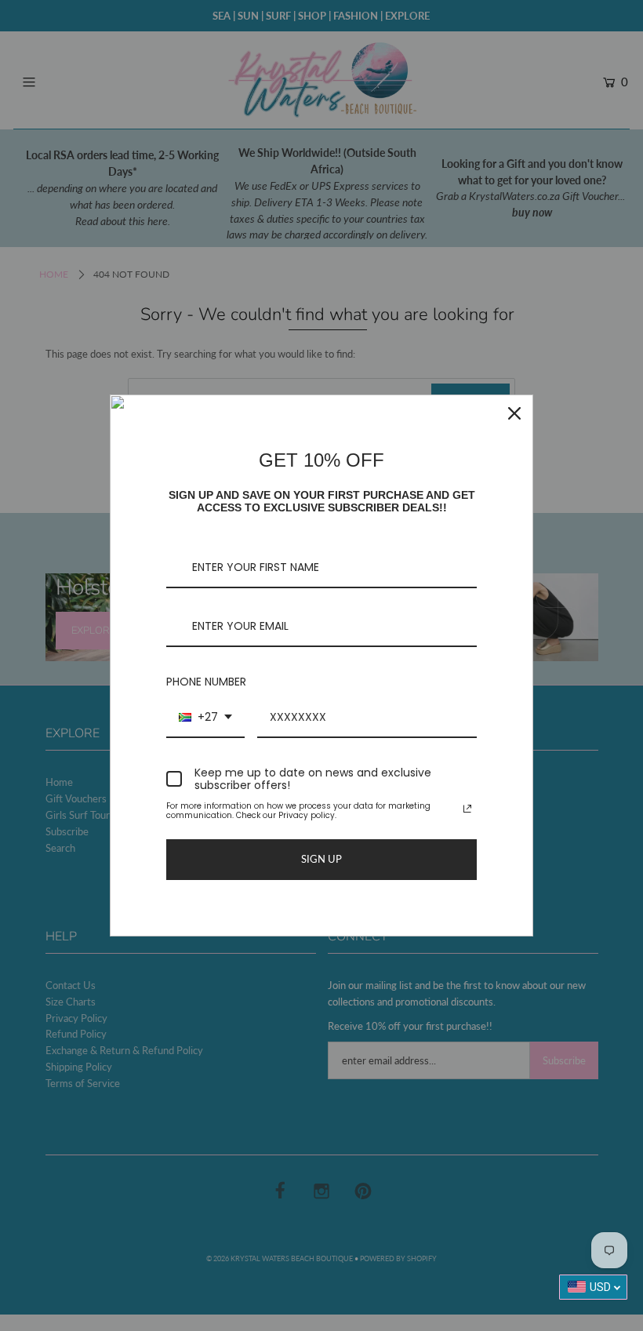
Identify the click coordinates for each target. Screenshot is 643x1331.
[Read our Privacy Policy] (467, 808)
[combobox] (205, 718)
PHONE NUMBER (206, 681)
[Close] (514, 413)
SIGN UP (321, 859)
